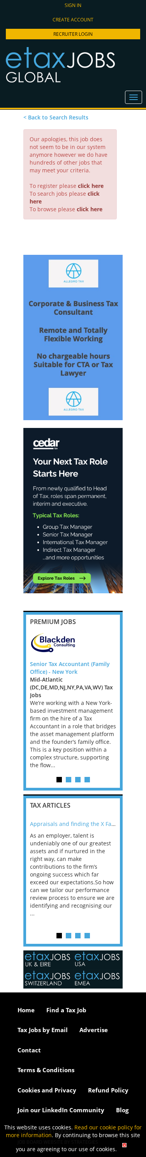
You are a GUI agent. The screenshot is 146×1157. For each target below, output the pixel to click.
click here (91, 185)
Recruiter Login (73, 34)
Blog (122, 1110)
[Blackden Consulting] (73, 644)
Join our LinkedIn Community (61, 1110)
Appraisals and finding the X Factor (75, 823)
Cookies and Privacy (47, 1090)
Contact (29, 1050)
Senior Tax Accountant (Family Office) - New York (70, 667)
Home (26, 1010)
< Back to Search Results (55, 117)
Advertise (93, 1030)
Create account (73, 19)
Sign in (73, 5)
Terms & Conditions (46, 1070)
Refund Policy (108, 1090)
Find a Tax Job (66, 1010)
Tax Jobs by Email (43, 1030)
